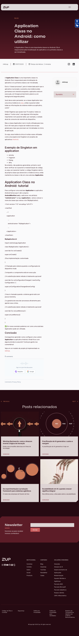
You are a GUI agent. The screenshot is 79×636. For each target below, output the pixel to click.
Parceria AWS (58, 584)
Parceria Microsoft (60, 587)
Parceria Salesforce (60, 590)
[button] (73, 94)
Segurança (21, 610)
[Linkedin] (73, 64)
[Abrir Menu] (69, 7)
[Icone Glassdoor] (14, 565)
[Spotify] (12, 565)
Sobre (28, 570)
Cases (42, 575)
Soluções (57, 564)
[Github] (10, 565)
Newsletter (43, 572)
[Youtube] (7, 565)
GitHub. (7, 351)
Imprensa (43, 567)
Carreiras (29, 564)
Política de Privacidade (37, 611)
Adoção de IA (58, 567)
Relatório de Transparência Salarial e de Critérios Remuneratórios (70, 614)
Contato (29, 567)
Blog (41, 564)
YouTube (43, 570)
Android (15, 139)
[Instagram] (68, 64)
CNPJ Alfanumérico (60, 595)
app (22, 103)
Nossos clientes (59, 592)
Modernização (58, 575)
